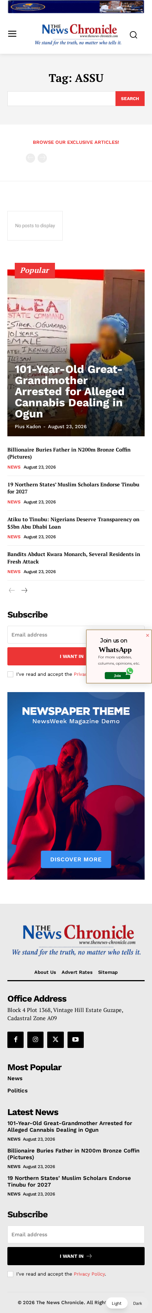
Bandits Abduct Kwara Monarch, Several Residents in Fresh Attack (73, 557)
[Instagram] (35, 1040)
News (13, 467)
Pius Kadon (28, 426)
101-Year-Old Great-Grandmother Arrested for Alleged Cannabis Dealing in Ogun (70, 391)
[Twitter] (55, 1040)
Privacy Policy (89, 1274)
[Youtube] (76, 1040)
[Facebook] (15, 1040)
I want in (72, 656)
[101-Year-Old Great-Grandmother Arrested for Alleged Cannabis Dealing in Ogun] (76, 352)
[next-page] (23, 590)
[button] (127, 1303)
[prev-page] (30, 158)
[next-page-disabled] (42, 158)
